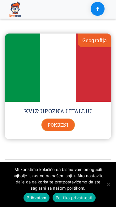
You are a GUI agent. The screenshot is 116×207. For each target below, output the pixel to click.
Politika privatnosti (74, 197)
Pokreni (58, 125)
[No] (108, 184)
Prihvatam (36, 197)
